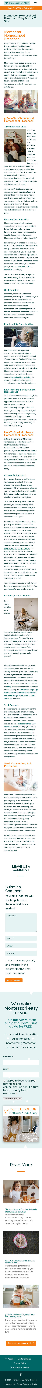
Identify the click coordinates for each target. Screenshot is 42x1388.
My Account (10, 1359)
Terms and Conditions (20, 1367)
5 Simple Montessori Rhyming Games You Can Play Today (20, 1316)
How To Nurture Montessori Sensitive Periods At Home (20, 1261)
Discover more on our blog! (21, 1343)
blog (9, 687)
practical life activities (21, 377)
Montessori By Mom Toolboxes (17, 548)
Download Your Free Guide (12, 1098)
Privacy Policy (20, 1363)
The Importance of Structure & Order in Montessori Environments (21, 1210)
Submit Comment (14, 980)
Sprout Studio (31, 1384)
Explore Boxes (24, 1359)
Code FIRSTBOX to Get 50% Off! (21, 8)
